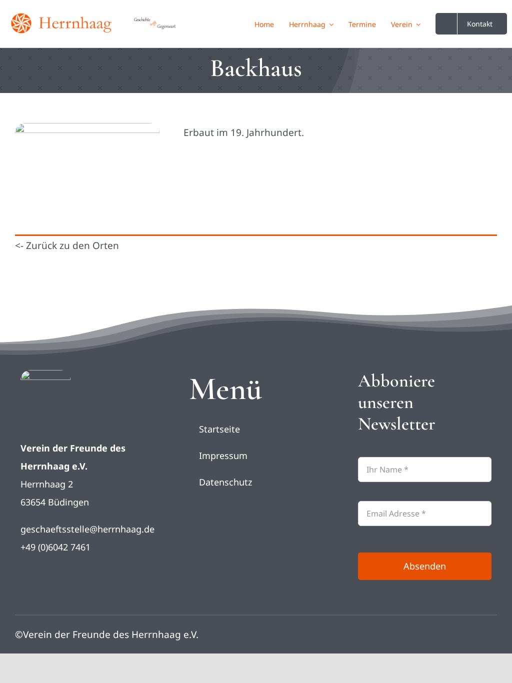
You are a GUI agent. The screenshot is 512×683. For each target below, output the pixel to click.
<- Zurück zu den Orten (67, 245)
